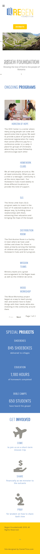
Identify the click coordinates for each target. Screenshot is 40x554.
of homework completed (20, 379)
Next (19, 317)
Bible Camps (20, 393)
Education (20, 367)
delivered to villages (20, 353)
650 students (20, 401)
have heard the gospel (20, 406)
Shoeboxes (20, 340)
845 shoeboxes (20, 348)
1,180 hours (20, 374)
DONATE (20, 26)
